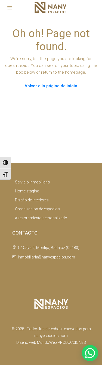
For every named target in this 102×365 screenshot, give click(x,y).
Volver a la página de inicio (51, 85)
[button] (90, 353)
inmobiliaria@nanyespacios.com (46, 257)
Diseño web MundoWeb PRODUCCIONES (51, 342)
